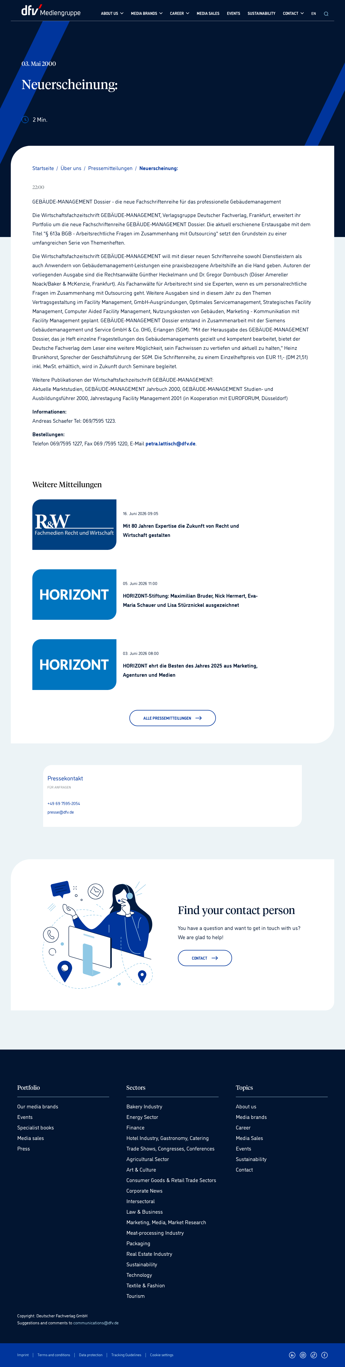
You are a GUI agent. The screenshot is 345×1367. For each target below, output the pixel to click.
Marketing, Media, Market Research (166, 1222)
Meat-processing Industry (155, 1232)
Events (25, 1116)
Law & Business (144, 1211)
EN (313, 13)
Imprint (23, 1354)
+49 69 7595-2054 (63, 803)
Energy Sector (142, 1116)
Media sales (30, 1137)
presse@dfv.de (60, 812)
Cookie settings (161, 1354)
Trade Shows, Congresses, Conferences (170, 1148)
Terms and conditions (53, 1354)
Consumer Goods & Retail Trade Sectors (171, 1179)
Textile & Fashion (145, 1285)
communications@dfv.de (96, 1322)
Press (23, 1148)
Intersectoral (140, 1200)
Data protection (90, 1354)
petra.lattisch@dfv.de (170, 443)
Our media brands (37, 1106)
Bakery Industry (144, 1106)
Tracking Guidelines (126, 1354)
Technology (139, 1274)
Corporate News (144, 1190)
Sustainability (141, 1264)
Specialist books (35, 1127)
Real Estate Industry (149, 1253)
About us (246, 1106)
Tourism (135, 1295)
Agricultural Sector (147, 1158)
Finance (135, 1127)
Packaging (138, 1243)
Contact (244, 1169)
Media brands (251, 1116)
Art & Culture (141, 1169)
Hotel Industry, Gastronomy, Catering (167, 1137)
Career (243, 1127)
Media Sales (249, 1137)
